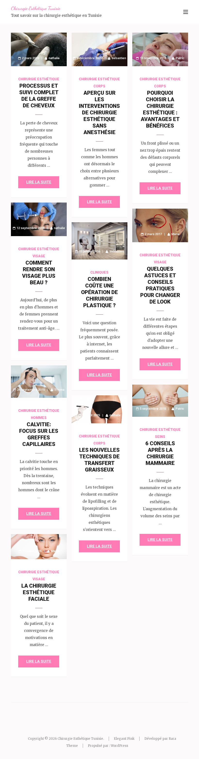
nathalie (54, 58)
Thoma (59, 389)
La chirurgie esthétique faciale (38, 592)
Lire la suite (38, 182)
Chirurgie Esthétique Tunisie (35, 8)
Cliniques (99, 272)
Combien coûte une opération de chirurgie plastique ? (99, 292)
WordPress (119, 746)
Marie (175, 234)
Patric (180, 58)
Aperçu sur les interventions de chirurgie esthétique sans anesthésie (99, 112)
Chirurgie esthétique (38, 79)
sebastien (119, 58)
